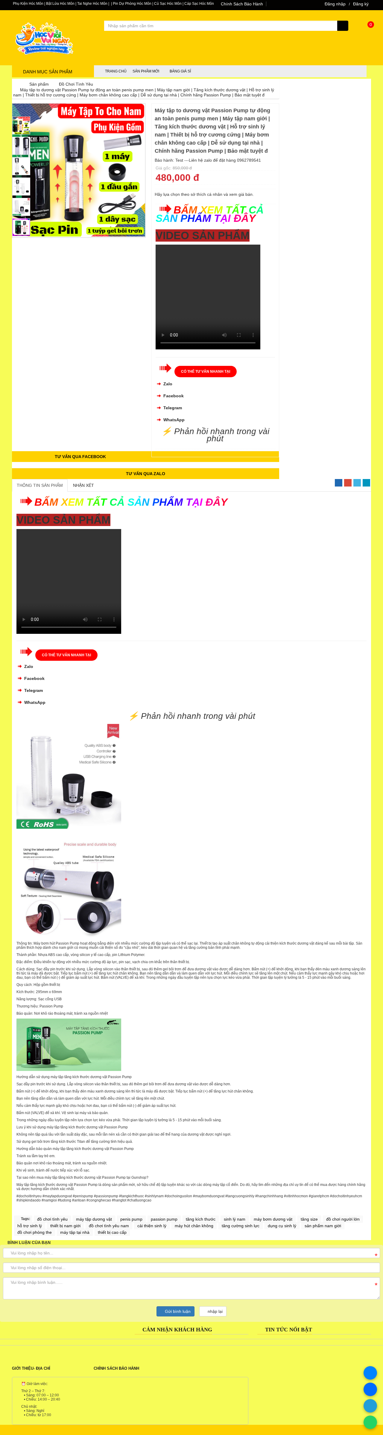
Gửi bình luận (177, 1311)
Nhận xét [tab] (83, 485)
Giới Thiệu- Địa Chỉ (31, 1368)
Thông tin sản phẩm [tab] (40, 485)
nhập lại (214, 1311)
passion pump (164, 1219)
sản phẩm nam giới (323, 1225)
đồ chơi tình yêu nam (109, 1225)
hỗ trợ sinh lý (29, 1225)
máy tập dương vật (94, 1219)
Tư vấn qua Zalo (145, 473)
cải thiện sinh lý (151, 1225)
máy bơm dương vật (273, 1219)
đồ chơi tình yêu (52, 1219)
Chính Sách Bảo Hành (242, 3)
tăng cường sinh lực (240, 1225)
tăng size (309, 1219)
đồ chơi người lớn (343, 1219)
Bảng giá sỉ (180, 71)
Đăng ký (361, 3)
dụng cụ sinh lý (282, 1225)
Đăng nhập (335, 3)
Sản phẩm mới (146, 71)
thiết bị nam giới (65, 1225)
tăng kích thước (200, 1219)
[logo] (43, 61)
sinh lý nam (234, 1219)
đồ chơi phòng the (34, 1232)
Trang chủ (116, 71)
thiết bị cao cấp (112, 1232)
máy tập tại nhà (74, 1232)
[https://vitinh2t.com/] (16, 84)
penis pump (131, 1219)
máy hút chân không (194, 1225)
